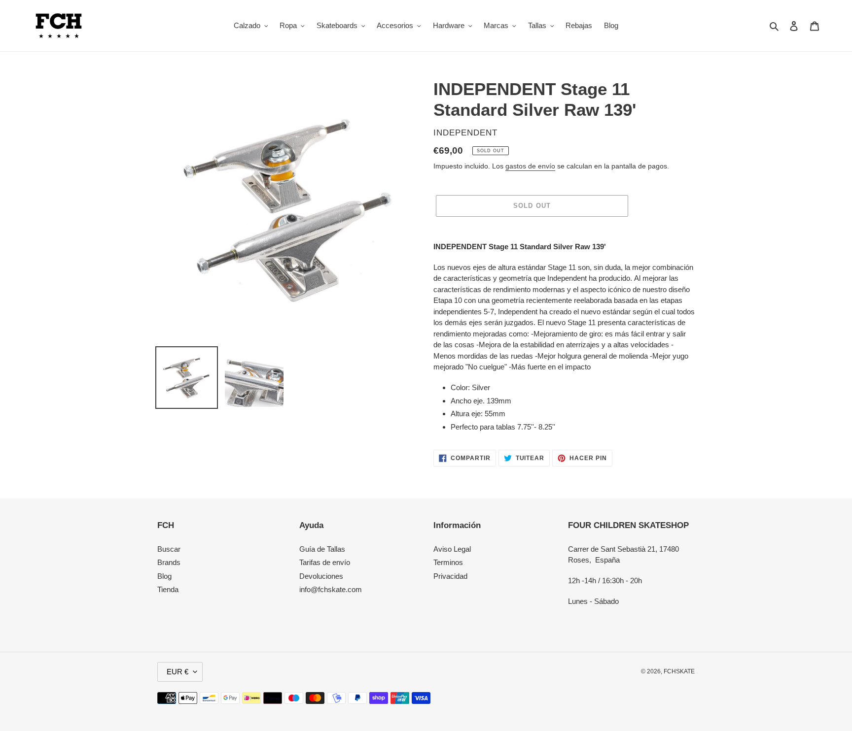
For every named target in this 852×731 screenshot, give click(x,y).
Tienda (167, 589)
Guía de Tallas (322, 549)
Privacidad (450, 576)
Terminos (448, 562)
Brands (168, 562)
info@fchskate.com (330, 589)
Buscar (168, 549)
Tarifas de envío (324, 562)
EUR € (177, 671)
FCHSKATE (679, 671)
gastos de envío (530, 166)
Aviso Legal (452, 549)
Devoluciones (321, 576)
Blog (164, 576)
